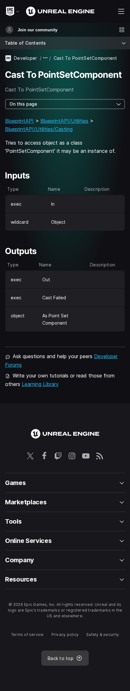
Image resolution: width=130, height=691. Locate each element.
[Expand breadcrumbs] (45, 58)
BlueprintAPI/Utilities (64, 121)
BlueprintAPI (19, 121)
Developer (25, 58)
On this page (23, 104)
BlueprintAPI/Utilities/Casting (39, 129)
